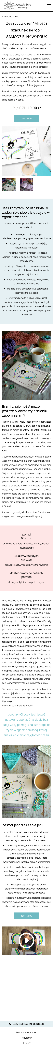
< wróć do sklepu (10, 16)
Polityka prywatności (26, 1032)
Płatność (26, 1043)
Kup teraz (26, 118)
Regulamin (26, 1037)
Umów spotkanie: (28, 1024)
